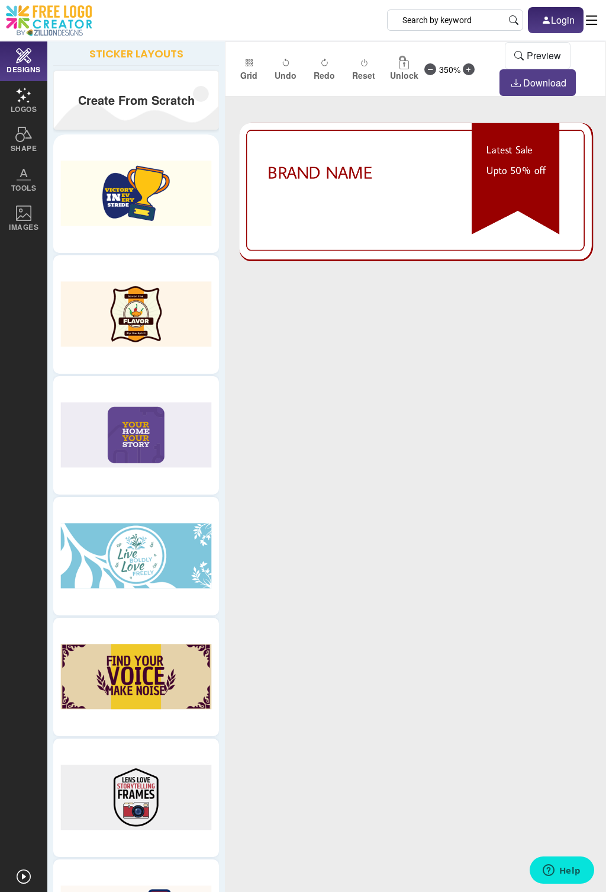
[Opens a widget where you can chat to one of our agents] (561, 871)
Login (563, 20)
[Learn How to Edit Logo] (23, 877)
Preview (544, 55)
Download (544, 82)
